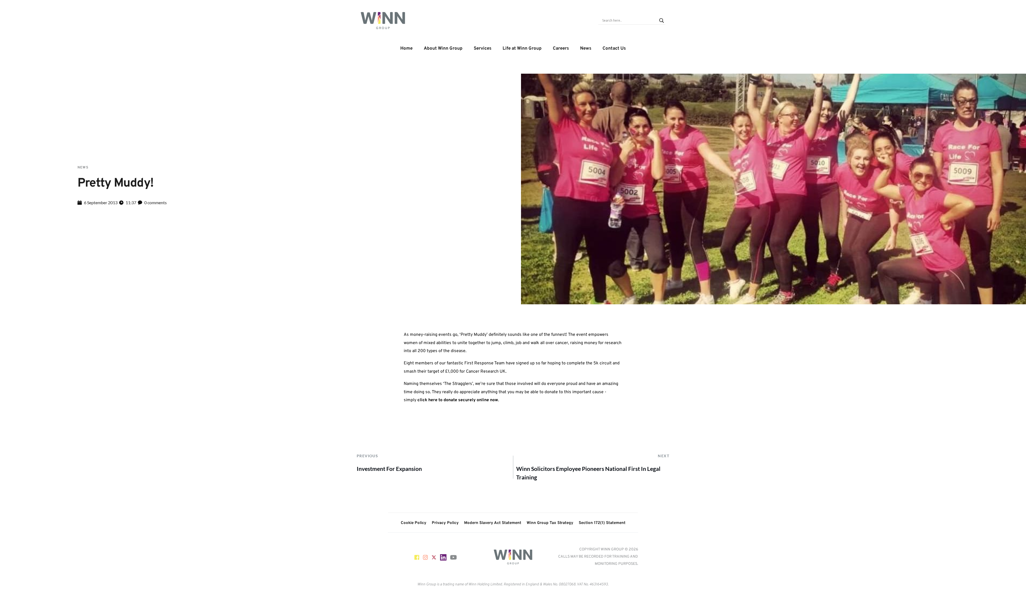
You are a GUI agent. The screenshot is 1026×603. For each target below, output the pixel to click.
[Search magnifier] (661, 20)
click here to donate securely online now (457, 400)
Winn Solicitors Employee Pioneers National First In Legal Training (588, 472)
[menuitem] (406, 48)
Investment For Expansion (389, 468)
